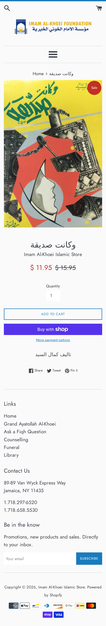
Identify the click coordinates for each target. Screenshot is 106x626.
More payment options (53, 339)
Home (10, 415)
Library (11, 455)
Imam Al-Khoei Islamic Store (61, 587)
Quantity (53, 286)
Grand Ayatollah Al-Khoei (30, 423)
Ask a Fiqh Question (25, 431)
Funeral (11, 447)
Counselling (16, 439)
